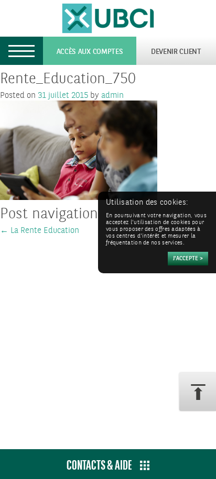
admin (112, 95)
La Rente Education (39, 230)
